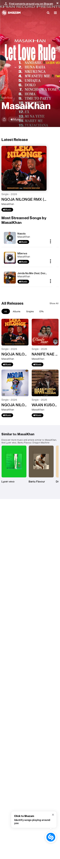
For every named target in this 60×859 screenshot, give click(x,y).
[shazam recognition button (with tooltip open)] (50, 837)
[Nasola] (10, 238)
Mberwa (22, 253)
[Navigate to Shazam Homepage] (11, 12)
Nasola (21, 233)
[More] (50, 241)
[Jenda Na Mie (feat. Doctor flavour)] (10, 277)
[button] (57, 3)
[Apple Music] (7, 210)
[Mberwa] (10, 258)
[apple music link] (16, 119)
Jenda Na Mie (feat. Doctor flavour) (38, 273)
